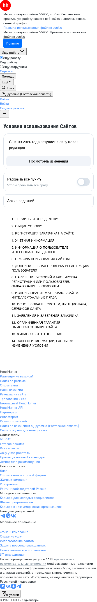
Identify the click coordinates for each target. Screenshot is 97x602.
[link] (8, 88)
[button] (4, 99)
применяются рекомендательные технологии (37, 561)
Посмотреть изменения (48, 161)
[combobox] (10, 594)
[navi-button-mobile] (4, 114)
